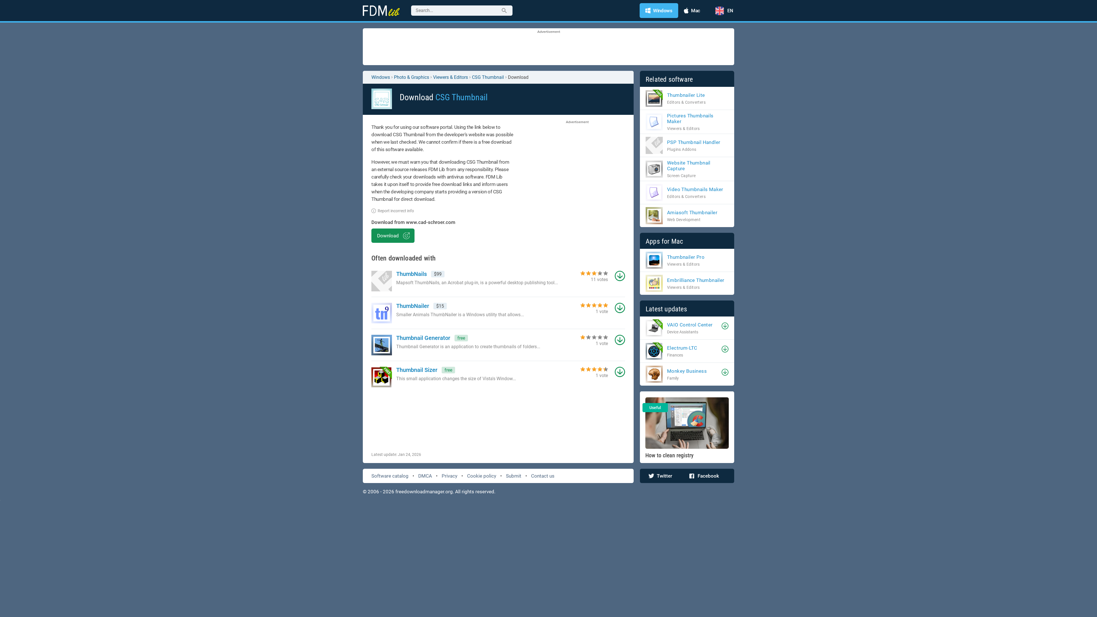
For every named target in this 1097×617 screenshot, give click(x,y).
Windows (380, 77)
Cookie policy (481, 476)
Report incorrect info (396, 211)
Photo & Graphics (411, 77)
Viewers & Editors (450, 77)
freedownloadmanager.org (424, 491)
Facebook (708, 476)
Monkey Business (687, 371)
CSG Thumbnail (488, 77)
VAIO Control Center (690, 325)
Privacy (449, 476)
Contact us (542, 476)
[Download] (725, 325)
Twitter (664, 476)
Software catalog (390, 476)
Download (388, 236)
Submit (513, 476)
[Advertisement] (548, 47)
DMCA (425, 476)
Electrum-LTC (682, 348)
